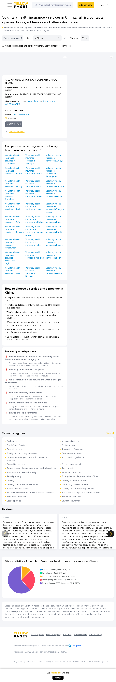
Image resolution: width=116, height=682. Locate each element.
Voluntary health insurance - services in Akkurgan (32, 159)
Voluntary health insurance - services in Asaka (33, 171)
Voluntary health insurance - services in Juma (33, 206)
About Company (53, 634)
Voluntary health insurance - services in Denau (54, 194)
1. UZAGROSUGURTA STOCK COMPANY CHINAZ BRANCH (31, 81)
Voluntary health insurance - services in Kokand (54, 242)
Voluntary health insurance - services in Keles (33, 242)
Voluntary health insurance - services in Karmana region (34, 230)
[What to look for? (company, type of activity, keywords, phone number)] (35, 5)
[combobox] (104, 5)
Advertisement (80, 634)
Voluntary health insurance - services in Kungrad (34, 255)
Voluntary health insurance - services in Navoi (13, 271)
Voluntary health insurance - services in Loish (53, 255)
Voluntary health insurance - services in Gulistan (34, 194)
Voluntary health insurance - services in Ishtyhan (34, 219)
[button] (33, 131)
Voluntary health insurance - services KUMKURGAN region (12, 258)
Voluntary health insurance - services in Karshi (54, 229)
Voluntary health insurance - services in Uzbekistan (12, 159)
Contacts (67, 634)
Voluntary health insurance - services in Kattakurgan (12, 243)
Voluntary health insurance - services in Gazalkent (12, 195)
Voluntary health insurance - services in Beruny (13, 184)
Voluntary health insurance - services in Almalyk (54, 158)
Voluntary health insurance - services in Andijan (13, 171)
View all (110, 433)
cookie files (56, 672)
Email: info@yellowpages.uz (26, 645)
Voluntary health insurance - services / (53, 46)
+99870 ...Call (14, 124)
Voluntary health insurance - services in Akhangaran (53, 172)
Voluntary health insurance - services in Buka (33, 184)
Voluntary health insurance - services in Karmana (14, 229)
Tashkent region (33, 101)
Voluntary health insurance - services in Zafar (13, 219)
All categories (37, 634)
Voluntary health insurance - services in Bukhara (55, 184)
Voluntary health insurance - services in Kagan (54, 219)
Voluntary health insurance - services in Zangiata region (55, 207)
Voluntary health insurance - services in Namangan (32, 272)
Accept (58, 677)
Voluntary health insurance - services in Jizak (13, 206)
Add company (85, 5)
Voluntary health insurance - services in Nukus (54, 271)
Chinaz (45, 101)
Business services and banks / (21, 46)
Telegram (76, 645)
